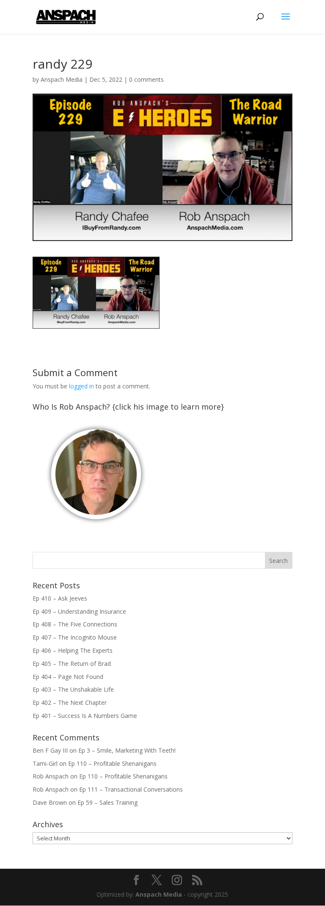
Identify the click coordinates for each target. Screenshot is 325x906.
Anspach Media (62, 79)
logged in (81, 386)
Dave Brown (50, 802)
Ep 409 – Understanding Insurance (79, 611)
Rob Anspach (51, 776)
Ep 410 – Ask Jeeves (60, 598)
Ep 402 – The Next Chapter (70, 702)
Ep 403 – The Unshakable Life (73, 689)
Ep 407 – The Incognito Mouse (75, 637)
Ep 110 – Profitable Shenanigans (112, 763)
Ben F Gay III (50, 750)
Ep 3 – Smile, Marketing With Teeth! (127, 750)
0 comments (146, 79)
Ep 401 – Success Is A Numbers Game (85, 716)
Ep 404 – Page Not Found (68, 677)
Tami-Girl (45, 763)
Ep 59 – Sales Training (107, 802)
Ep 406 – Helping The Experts (73, 650)
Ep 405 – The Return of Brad (72, 663)
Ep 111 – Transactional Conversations (131, 789)
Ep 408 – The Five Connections (75, 624)
